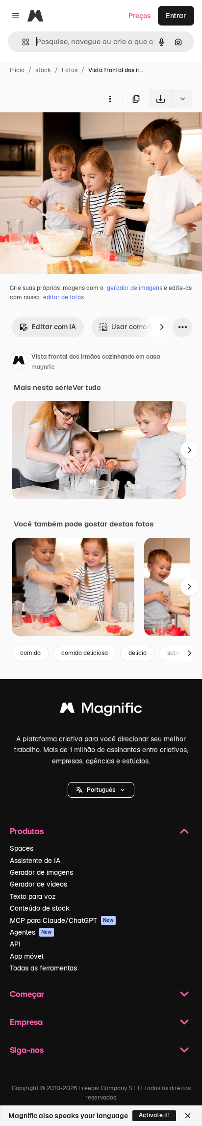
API (15, 944)
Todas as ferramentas (43, 968)
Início (17, 70)
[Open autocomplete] (21, 42)
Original (62, 131)
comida (30, 653)
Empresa (26, 1022)
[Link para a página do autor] (18, 362)
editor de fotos (63, 297)
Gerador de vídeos (38, 884)
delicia (137, 653)
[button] (101, 790)
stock (43, 70)
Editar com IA (53, 326)
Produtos (27, 831)
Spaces (21, 848)
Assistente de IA (35, 860)
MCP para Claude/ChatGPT (62, 920)
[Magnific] (101, 710)
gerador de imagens (134, 288)
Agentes (31, 932)
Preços (139, 15)
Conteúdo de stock (40, 908)
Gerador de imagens (41, 872)
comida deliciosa (84, 653)
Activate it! (154, 1115)
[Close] (188, 1116)
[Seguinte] (162, 327)
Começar (27, 994)
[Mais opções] (110, 98)
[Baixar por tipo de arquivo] (182, 98)
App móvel (27, 956)
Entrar (176, 15)
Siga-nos (27, 1050)
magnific (43, 367)
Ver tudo (87, 387)
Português (101, 790)
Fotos (69, 70)
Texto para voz (33, 896)
